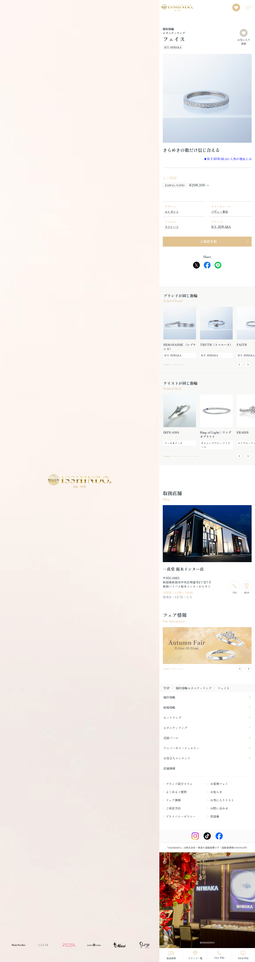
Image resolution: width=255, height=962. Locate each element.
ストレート (172, 227)
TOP (166, 688)
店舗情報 (169, 768)
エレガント (172, 211)
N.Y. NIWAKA (221, 227)
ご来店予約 (208, 241)
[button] (239, 364)
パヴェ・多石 (219, 211)
